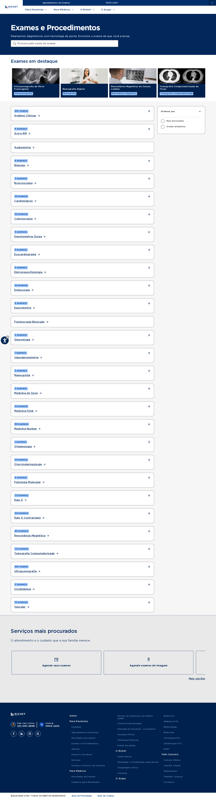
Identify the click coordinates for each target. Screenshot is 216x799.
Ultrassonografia (25, 571)
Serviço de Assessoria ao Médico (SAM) (135, 717)
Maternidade (170, 727)
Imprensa (122, 773)
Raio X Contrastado (27, 518)
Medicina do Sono (26, 393)
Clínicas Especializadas (129, 723)
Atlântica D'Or (171, 721)
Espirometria (22, 308)
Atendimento (170, 771)
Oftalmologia (23, 446)
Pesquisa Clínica (125, 734)
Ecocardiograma (25, 254)
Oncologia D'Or (172, 738)
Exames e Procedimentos (84, 743)
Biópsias (19, 165)
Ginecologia (22, 339)
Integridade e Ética (127, 768)
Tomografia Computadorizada (34, 553)
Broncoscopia (23, 183)
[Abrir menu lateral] (212, 3)
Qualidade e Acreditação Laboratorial (137, 762)
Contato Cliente (172, 766)
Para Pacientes (34, 10)
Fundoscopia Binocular (29, 322)
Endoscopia (22, 290)
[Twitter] (37, 734)
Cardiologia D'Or (173, 743)
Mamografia (22, 375)
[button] (7, 337)
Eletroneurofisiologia (28, 272)
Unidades (76, 727)
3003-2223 (112, 3)
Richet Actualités (126, 746)
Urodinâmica (22, 589)
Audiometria (22, 147)
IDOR (166, 749)
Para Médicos (62, 10)
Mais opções (197, 678)
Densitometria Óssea (28, 236)
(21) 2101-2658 (26, 726)
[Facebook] (13, 734)
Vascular (20, 607)
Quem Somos (124, 757)
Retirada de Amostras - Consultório (136, 729)
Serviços (75, 760)
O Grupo (106, 10)
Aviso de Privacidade (82, 796)
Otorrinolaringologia (28, 464)
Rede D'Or (169, 716)
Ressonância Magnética (29, 535)
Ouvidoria (169, 782)
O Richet (85, 10)
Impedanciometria (26, 357)
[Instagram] (29, 734)
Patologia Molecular (27, 482)
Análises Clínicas (25, 115)
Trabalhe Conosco (173, 777)
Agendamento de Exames (56, 3)
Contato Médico (172, 760)
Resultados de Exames (83, 738)
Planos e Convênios (81, 754)
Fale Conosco (170, 754)
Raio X (18, 500)
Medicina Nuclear (25, 429)
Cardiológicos (23, 201)
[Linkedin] (21, 734)
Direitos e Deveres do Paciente (88, 766)
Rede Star (169, 732)
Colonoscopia (23, 219)
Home (73, 716)
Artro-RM (20, 133)
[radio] (172, 121)
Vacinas (75, 749)
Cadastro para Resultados (85, 782)
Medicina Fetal (23, 411)
